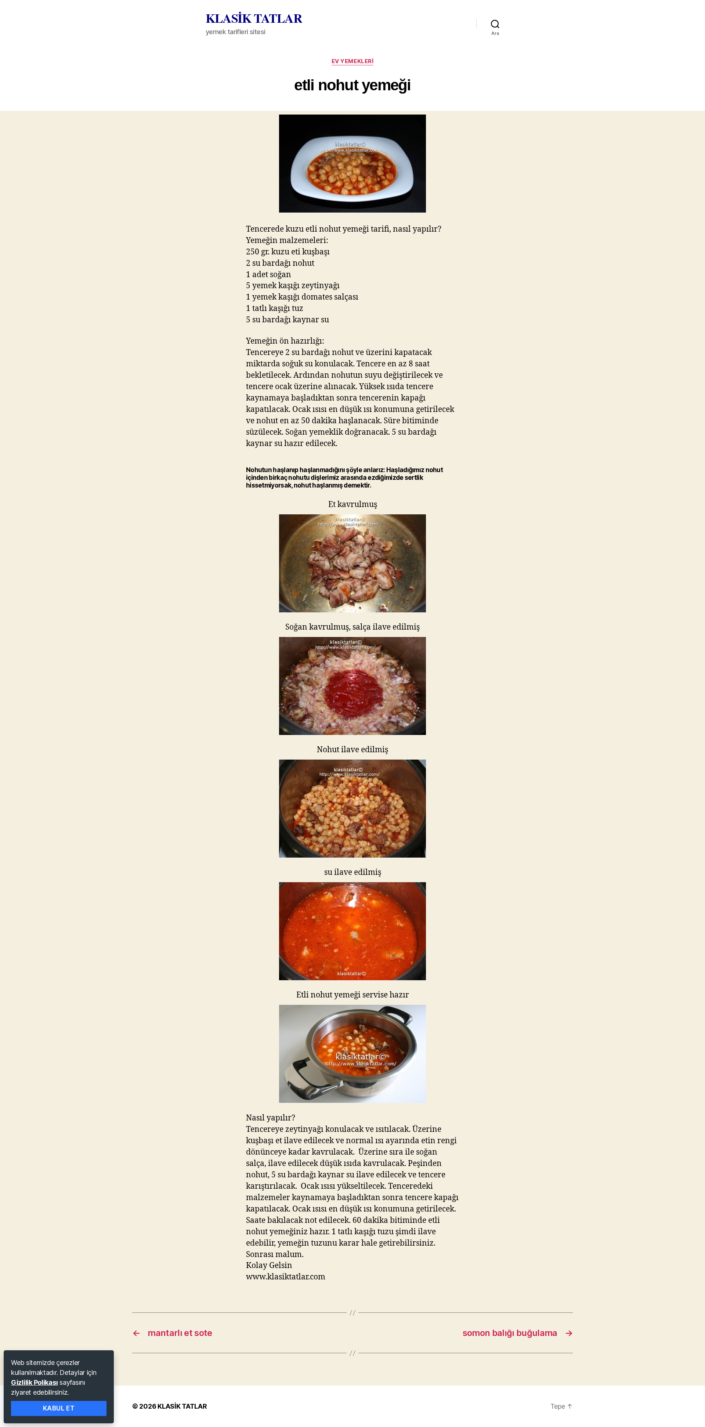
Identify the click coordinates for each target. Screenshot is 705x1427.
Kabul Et (59, 1408)
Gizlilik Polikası (34, 1382)
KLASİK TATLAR (254, 18)
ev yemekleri (353, 61)
